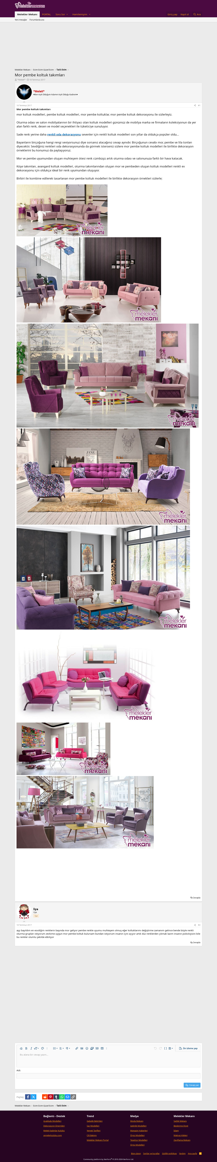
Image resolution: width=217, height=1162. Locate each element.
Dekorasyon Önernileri (54, 1125)
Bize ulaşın (136, 1153)
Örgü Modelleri (137, 1135)
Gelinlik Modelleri (138, 1125)
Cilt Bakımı (92, 1135)
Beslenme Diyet (181, 1125)
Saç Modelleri (93, 1125)
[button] (61, 14)
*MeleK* (21, 79)
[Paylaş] (195, 105)
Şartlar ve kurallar (151, 1153)
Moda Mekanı (136, 1121)
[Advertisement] (108, 46)
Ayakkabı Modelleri (52, 1121)
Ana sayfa (192, 1153)
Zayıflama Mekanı (182, 1140)
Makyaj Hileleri (180, 1135)
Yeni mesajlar (21, 19)
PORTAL (46, 14)
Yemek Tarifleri (93, 1130)
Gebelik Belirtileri (94, 1121)
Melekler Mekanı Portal (97, 1140)
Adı (18, 1070)
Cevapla (196, 897)
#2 (199, 925)
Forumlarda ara (37, 19)
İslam (176, 1130)
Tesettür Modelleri (138, 1140)
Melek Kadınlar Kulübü (54, 1130)
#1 (199, 105)
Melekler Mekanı (27, 14)
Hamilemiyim (79, 14)
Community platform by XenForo (108, 1159)
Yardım (182, 1153)
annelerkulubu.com (52, 1135)
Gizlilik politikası (169, 1153)
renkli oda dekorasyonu (64, 134)
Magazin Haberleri (139, 1130)
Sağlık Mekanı (180, 1121)
